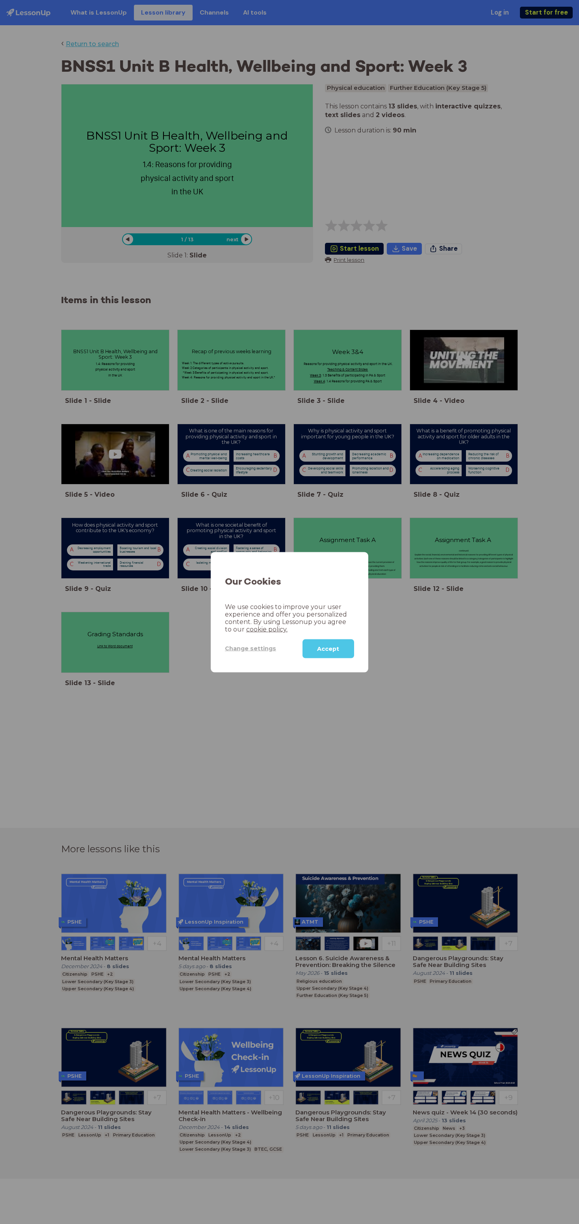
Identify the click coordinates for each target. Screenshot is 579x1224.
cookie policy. (267, 629)
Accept (328, 648)
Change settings (250, 648)
